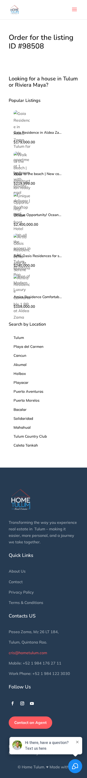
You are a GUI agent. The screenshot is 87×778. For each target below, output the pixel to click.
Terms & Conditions (26, 602)
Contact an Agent (30, 722)
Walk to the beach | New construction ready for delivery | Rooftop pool (38, 174)
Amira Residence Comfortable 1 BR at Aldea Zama (38, 297)
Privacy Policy (21, 592)
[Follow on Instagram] (22, 703)
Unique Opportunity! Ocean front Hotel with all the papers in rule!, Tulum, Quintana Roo (38, 215)
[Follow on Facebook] (12, 703)
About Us (17, 571)
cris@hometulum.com (28, 652)
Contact (16, 581)
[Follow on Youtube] (32, 703)
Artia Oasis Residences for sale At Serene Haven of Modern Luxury (38, 256)
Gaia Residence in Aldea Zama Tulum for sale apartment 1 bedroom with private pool (38, 132)
